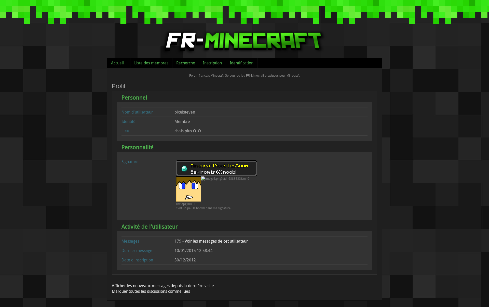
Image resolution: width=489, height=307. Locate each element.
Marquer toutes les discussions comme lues (151, 291)
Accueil (117, 63)
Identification (241, 63)
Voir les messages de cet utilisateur (216, 241)
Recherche (185, 63)
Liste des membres (151, 63)
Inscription (212, 63)
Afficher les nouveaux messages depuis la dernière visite (163, 285)
